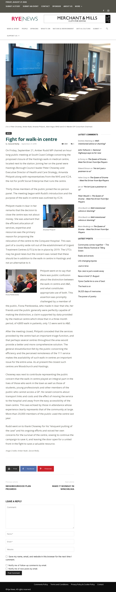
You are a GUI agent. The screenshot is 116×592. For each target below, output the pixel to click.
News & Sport (13, 29)
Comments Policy (41, 584)
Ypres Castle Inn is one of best (91, 281)
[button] (107, 28)
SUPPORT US (12, 36)
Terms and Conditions (59, 584)
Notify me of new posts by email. (23, 569)
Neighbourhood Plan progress (18, 487)
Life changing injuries (87, 261)
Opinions (34, 29)
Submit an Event (30, 6)
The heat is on (84, 286)
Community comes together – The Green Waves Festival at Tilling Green (93, 248)
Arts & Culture (83, 29)
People (25, 29)
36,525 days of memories (89, 291)
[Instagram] (108, 10)
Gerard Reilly (13, 144)
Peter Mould (83, 196)
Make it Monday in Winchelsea (63, 487)
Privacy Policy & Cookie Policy (83, 584)
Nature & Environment (63, 29)
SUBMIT (96, 29)
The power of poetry (87, 296)
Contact (45, 6)
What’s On (45, 29)
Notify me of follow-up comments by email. (27, 565)
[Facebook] (103, 10)
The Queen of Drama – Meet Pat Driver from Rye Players (93, 199)
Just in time (83, 266)
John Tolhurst (84, 150)
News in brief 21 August (88, 276)
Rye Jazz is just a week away (91, 271)
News (9, 133)
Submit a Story (13, 6)
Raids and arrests (86, 256)
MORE (77, 6)
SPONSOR (56, 6)
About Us (68, 6)
